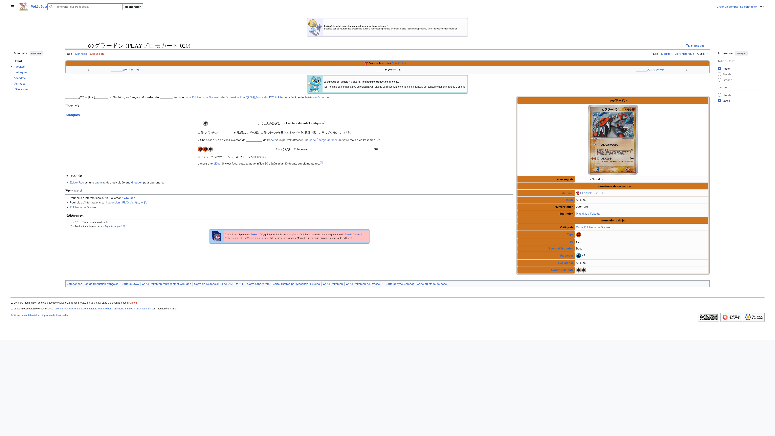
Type (570, 234)
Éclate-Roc (77, 182)
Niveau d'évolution (561, 248)
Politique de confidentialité (25, 315)
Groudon (323, 97)
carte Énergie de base (323, 139)
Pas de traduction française (101, 283)
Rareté (569, 199)
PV (572, 241)
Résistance (566, 262)
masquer (36, 53)
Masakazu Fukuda (588, 213)
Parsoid (132, 302)
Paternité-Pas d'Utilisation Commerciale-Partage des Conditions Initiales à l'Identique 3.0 (102, 308)
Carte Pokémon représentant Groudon (166, 283)
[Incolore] (578, 269)
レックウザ (650, 69)
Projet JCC (257, 234)
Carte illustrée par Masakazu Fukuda (296, 283)
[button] (12, 6)
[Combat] (578, 234)
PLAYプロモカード (401, 63)
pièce (217, 163)
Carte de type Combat (399, 283)
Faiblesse (567, 255)
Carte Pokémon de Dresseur (364, 283)
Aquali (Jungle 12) (115, 226)
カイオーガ (125, 69)
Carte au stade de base (432, 283)
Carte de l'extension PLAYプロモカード (219, 283)
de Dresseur (605, 227)
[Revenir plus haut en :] (77, 222)
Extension (567, 193)
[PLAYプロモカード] (366, 63)
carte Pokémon (194, 97)
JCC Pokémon (277, 97)
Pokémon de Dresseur (84, 207)
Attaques (72, 115)
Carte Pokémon (586, 227)
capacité (100, 182)
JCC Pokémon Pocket (256, 238)
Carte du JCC (130, 283)
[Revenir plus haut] (74, 226)
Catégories (74, 283)
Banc (270, 139)
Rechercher (133, 6)
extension (233, 97)
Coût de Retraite (562, 269)
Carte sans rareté (258, 283)
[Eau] (578, 255)
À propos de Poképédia (55, 315)
